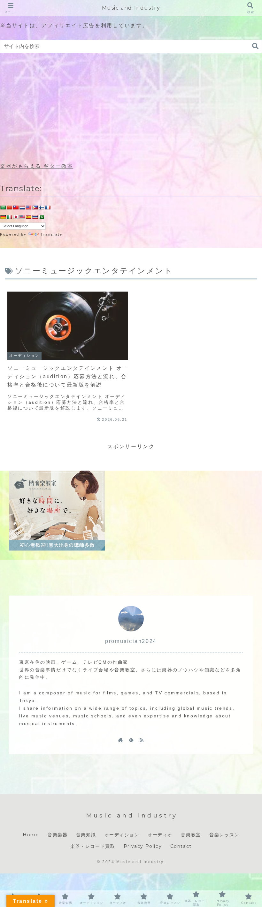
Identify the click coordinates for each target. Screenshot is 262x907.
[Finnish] (41, 207)
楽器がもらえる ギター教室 (36, 166)
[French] (47, 207)
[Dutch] (22, 207)
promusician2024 (131, 641)
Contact (181, 846)
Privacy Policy (143, 846)
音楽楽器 (57, 835)
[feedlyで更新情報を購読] (131, 740)
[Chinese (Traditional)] (16, 207)
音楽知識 (86, 835)
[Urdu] (41, 216)
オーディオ (160, 835)
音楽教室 (191, 835)
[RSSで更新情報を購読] (141, 740)
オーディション (121, 835)
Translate (51, 234)
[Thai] (35, 216)
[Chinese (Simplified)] (9, 207)
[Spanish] (28, 216)
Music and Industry (131, 8)
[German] (3, 216)
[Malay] (22, 216)
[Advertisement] (131, 108)
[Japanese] (16, 216)
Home (31, 835)
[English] (28, 207)
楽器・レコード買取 (92, 846)
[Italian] (9, 216)
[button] (255, 46)
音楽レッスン (224, 835)
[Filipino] (35, 207)
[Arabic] (3, 207)
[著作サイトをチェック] (120, 740)
